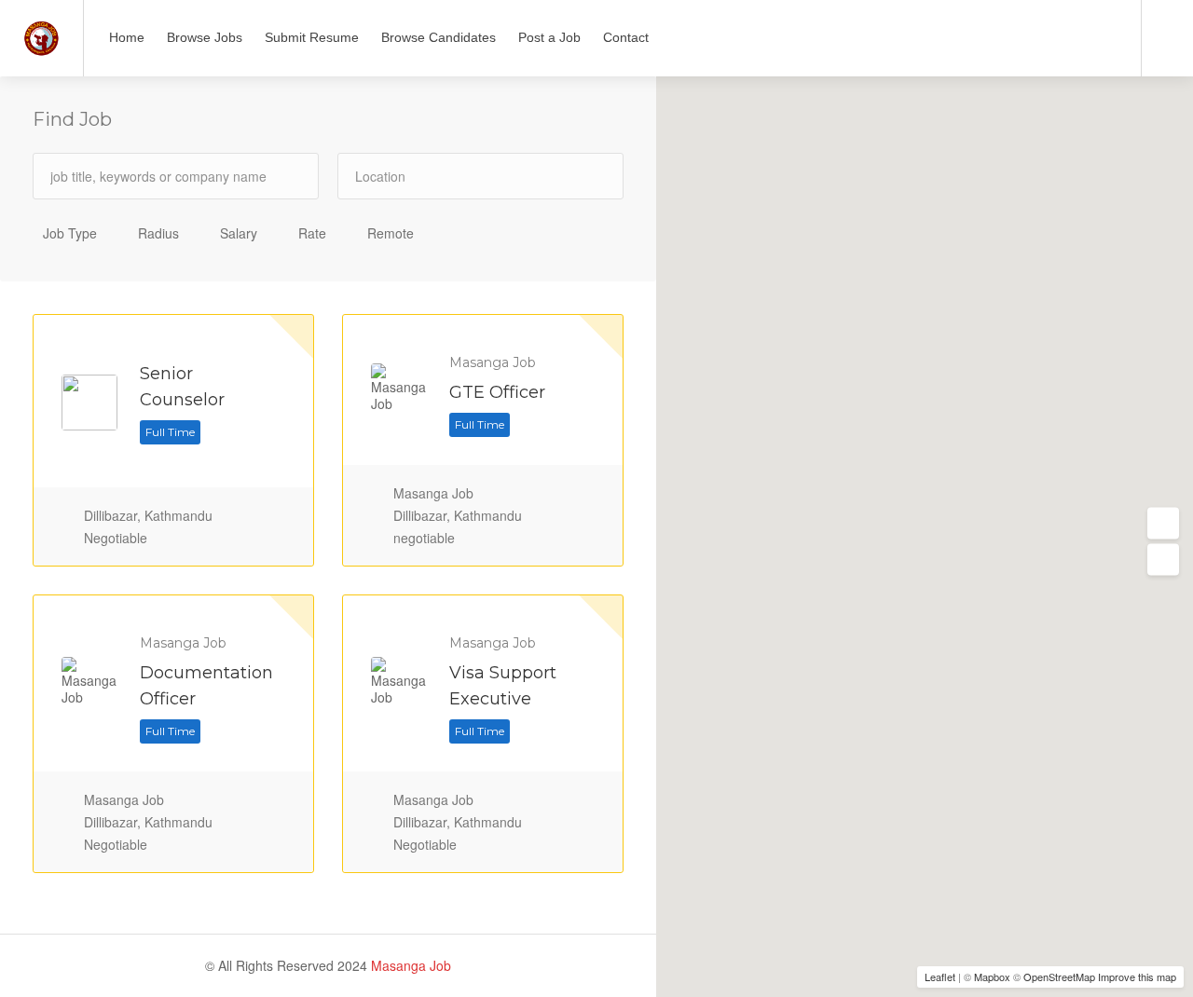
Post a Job (549, 37)
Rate (312, 233)
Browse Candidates (438, 37)
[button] (1163, 523)
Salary (238, 233)
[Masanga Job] (41, 31)
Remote (390, 233)
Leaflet (940, 976)
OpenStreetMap (1059, 976)
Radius (158, 233)
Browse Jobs (204, 37)
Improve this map (1137, 976)
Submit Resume (312, 37)
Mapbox (992, 976)
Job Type (70, 233)
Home (126, 37)
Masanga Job (409, 965)
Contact (626, 37)
